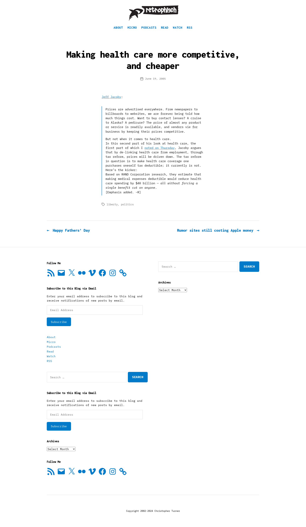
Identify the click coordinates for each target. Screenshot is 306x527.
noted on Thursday (159, 148)
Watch (177, 27)
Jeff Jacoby (111, 97)
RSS (189, 27)
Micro (132, 27)
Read (165, 27)
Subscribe (59, 322)
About (118, 27)
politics (127, 204)
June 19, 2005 (155, 78)
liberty (112, 204)
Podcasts (148, 27)
